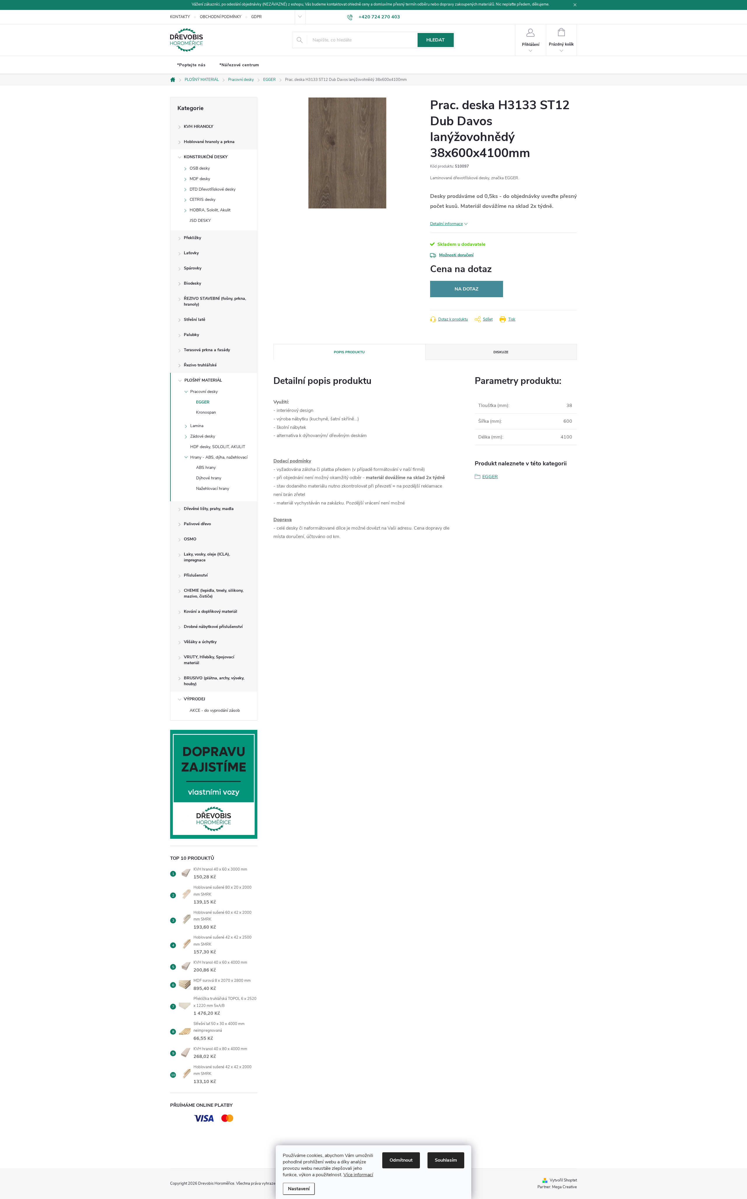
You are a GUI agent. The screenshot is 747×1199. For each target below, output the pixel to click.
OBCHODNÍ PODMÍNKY (220, 17)
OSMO (190, 539)
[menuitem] (191, 65)
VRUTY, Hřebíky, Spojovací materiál (209, 660)
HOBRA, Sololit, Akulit (210, 210)
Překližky (192, 238)
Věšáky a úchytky (200, 642)
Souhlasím (446, 1160)
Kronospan (206, 412)
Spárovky (192, 268)
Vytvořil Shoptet (563, 1180)
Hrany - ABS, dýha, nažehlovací (218, 457)
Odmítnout (401, 1160)
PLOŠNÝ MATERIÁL (203, 380)
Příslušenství (196, 575)
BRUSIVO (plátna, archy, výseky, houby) (214, 681)
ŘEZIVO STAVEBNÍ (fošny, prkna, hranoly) (215, 301)
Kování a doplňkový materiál (210, 611)
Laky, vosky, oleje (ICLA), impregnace (207, 557)
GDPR (256, 17)
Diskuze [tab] (500, 352)
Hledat (435, 40)
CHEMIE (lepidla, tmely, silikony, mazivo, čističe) (213, 593)
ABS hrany (206, 467)
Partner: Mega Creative (557, 1187)
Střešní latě (194, 319)
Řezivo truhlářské (200, 365)
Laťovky (191, 253)
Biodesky (192, 283)
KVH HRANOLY (198, 126)
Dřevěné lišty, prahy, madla (209, 508)
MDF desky (200, 179)
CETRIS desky (202, 199)
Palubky (191, 334)
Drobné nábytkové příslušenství (213, 626)
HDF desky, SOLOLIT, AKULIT (217, 447)
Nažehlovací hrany (212, 488)
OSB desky (200, 168)
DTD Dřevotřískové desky (212, 189)
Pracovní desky (204, 391)
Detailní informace (446, 224)
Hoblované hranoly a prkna (209, 142)
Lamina (196, 426)
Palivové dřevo (197, 524)
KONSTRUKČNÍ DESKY (206, 157)
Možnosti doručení (456, 255)
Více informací (358, 1175)
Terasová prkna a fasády (207, 350)
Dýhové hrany (208, 478)
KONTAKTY (180, 17)
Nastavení (299, 1189)
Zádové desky (202, 436)
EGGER (203, 402)
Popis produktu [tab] (349, 352)
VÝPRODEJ (194, 699)
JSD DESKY (200, 220)
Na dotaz (467, 289)
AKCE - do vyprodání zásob (215, 710)
